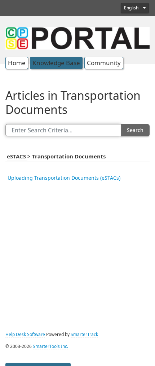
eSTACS (17, 156)
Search (135, 130)
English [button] (132, 7)
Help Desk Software (25, 334)
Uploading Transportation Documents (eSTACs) (64, 178)
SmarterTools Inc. (50, 346)
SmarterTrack (84, 334)
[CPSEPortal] (77, 37)
